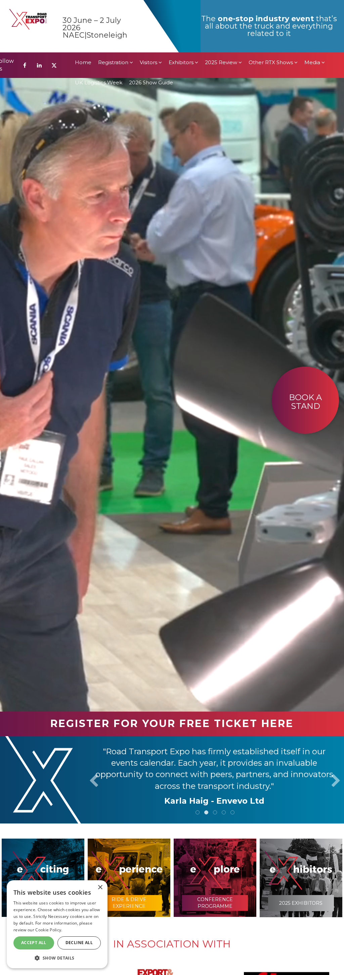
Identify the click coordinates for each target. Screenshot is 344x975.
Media (312, 10)
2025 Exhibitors (300, 903)
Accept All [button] (33, 942)
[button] (57, 958)
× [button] (99, 887)
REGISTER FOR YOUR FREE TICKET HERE (172, 723)
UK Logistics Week (98, 30)
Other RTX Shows (271, 10)
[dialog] (57, 924)
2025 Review (222, 10)
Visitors (149, 10)
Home (83, 10)
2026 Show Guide (151, 30)
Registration (114, 10)
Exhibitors (182, 10)
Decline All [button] (79, 942)
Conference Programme (215, 902)
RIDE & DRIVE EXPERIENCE (129, 902)
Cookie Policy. (48, 930)
